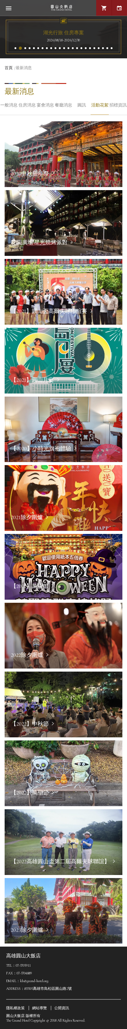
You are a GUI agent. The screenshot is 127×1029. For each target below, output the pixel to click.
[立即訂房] (119, 8)
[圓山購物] (104, 8)
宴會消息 (45, 105)
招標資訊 (118, 105)
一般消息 (9, 105)
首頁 (9, 67)
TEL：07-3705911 (18, 965)
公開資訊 (61, 1008)
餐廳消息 (63, 105)
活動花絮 (100, 105)
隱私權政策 (15, 1008)
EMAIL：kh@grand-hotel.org (27, 981)
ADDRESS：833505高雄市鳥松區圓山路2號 (39, 988)
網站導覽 (39, 1008)
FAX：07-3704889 (19, 973)
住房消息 (27, 105)
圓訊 (81, 105)
